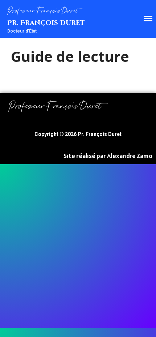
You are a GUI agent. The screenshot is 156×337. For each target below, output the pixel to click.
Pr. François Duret (46, 22)
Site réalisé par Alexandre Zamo (107, 156)
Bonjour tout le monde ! (104, 168)
